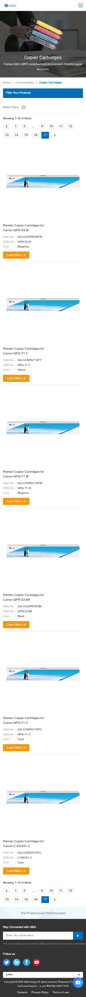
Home (7, 82)
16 (35, 135)
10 (51, 126)
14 (16, 135)
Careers (22, 992)
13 (7, 135)
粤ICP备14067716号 (57, 986)
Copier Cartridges (50, 82)
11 (61, 126)
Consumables (25, 82)
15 (26, 135)
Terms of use (61, 992)
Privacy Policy (40, 992)
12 (70, 126)
